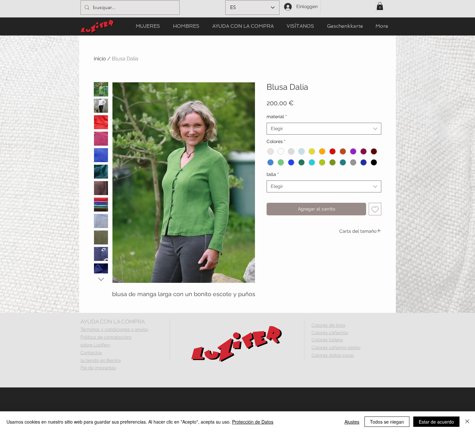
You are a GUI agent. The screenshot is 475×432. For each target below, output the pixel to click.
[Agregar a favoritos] (375, 209)
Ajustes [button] (351, 421)
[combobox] (324, 129)
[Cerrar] (467, 422)
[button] (379, 6)
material (277, 116)
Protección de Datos (252, 421)
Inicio (100, 59)
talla (273, 174)
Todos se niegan (387, 421)
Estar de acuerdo (436, 421)
